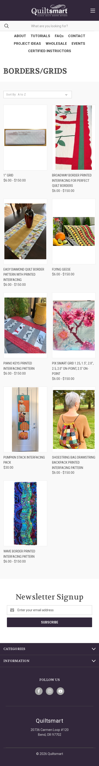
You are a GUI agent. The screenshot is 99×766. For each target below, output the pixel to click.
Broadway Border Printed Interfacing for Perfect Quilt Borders (72, 180)
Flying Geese (61, 269)
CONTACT (76, 36)
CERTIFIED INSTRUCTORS (49, 51)
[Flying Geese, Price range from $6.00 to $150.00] (74, 231)
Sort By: (11, 94)
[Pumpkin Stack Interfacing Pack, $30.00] (25, 419)
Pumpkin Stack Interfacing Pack (24, 460)
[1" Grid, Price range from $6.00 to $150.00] (25, 138)
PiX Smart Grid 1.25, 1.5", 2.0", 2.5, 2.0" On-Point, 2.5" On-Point (73, 368)
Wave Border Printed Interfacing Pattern (19, 554)
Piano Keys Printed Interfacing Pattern (19, 366)
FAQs (59, 36)
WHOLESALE (56, 44)
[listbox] (43, 94)
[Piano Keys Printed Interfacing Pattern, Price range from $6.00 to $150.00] (25, 325)
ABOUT (20, 36)
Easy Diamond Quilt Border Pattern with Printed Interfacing (23, 274)
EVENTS (78, 44)
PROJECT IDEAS (27, 44)
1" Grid (8, 175)
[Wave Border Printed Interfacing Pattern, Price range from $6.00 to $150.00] (25, 513)
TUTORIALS (40, 36)
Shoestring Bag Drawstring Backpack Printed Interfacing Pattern (73, 462)
